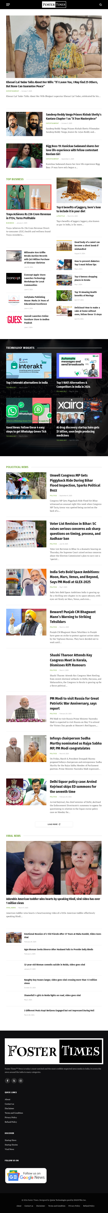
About (7, 1099)
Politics (53, 495)
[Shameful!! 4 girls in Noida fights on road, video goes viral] (14, 998)
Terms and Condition (14, 1113)
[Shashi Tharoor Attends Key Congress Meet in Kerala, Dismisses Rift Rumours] (26, 665)
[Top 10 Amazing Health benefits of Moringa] (64, 295)
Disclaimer (9, 1108)
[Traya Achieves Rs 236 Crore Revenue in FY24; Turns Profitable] (28, 197)
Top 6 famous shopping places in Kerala (86, 278)
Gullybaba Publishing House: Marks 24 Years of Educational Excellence (36, 300)
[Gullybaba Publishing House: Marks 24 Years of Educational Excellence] (14, 300)
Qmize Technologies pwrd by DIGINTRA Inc (68, 1200)
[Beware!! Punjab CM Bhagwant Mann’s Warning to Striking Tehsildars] (26, 622)
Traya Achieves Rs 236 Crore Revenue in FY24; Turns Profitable (28, 216)
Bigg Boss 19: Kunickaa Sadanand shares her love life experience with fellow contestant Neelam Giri (72, 150)
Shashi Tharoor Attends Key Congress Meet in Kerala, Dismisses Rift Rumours (71, 660)
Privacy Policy (11, 1117)
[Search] (100, 4)
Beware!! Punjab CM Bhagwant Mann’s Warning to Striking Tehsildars (73, 617)
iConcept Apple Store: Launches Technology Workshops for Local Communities (35, 280)
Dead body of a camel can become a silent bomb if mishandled (87, 246)
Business (10, 223)
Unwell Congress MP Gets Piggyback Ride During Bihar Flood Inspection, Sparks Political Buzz (75, 482)
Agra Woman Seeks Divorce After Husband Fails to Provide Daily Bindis (58, 949)
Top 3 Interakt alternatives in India (27, 383)
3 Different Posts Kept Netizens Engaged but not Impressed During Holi (59, 1010)
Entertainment (12, 91)
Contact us (9, 1104)
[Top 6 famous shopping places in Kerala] (64, 280)
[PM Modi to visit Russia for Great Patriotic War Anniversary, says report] (26, 708)
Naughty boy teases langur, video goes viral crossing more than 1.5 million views (60, 981)
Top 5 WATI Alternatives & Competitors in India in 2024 (73, 385)
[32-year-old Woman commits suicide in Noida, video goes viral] (14, 968)
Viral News (11, 908)
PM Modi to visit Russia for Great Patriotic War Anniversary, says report (74, 703)
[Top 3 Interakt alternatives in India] (28, 365)
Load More (53, 824)
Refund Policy (11, 1122)
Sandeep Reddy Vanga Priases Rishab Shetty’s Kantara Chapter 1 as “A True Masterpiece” (73, 116)
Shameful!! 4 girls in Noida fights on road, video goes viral (52, 995)
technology (11, 387)
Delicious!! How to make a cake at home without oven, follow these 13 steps (88, 311)
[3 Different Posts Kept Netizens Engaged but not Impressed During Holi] (14, 1014)
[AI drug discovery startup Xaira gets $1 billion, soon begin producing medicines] (79, 410)
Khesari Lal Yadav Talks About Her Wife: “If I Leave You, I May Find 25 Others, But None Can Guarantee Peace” (52, 84)
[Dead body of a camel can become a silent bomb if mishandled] (64, 245)
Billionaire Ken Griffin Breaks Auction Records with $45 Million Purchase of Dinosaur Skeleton (37, 257)
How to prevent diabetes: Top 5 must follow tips (87, 263)
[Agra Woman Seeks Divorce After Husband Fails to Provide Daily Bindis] (14, 953)
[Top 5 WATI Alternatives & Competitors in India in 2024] (79, 365)
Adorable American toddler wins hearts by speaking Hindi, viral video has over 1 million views (53, 901)
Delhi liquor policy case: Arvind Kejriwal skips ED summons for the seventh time (73, 786)
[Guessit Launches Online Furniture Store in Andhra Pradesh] (14, 319)
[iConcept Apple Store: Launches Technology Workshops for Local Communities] (14, 278)
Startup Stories (11, 1144)
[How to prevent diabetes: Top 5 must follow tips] (64, 264)
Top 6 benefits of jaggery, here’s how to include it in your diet (79, 209)
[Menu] (8, 4)
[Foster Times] (54, 4)
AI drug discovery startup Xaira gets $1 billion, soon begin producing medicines (78, 431)
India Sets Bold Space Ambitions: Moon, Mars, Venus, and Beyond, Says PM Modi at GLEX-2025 (74, 577)
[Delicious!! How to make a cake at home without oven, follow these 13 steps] (64, 311)
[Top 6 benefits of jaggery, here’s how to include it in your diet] (79, 190)
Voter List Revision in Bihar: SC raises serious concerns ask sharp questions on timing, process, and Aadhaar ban (75, 531)
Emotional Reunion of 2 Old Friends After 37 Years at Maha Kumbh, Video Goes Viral (62, 935)
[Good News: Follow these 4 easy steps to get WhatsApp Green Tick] (28, 410)
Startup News (10, 1140)
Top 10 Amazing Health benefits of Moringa (86, 294)
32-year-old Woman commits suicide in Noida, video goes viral (54, 964)
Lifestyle (61, 216)
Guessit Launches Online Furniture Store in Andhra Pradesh (36, 319)
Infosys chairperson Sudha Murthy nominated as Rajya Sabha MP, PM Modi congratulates (76, 743)
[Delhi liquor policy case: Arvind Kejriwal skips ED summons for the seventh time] (26, 791)
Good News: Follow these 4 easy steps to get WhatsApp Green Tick (26, 429)
